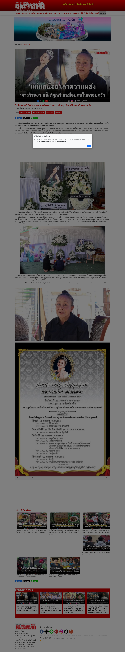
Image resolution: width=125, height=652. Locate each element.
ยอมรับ (89, 145)
